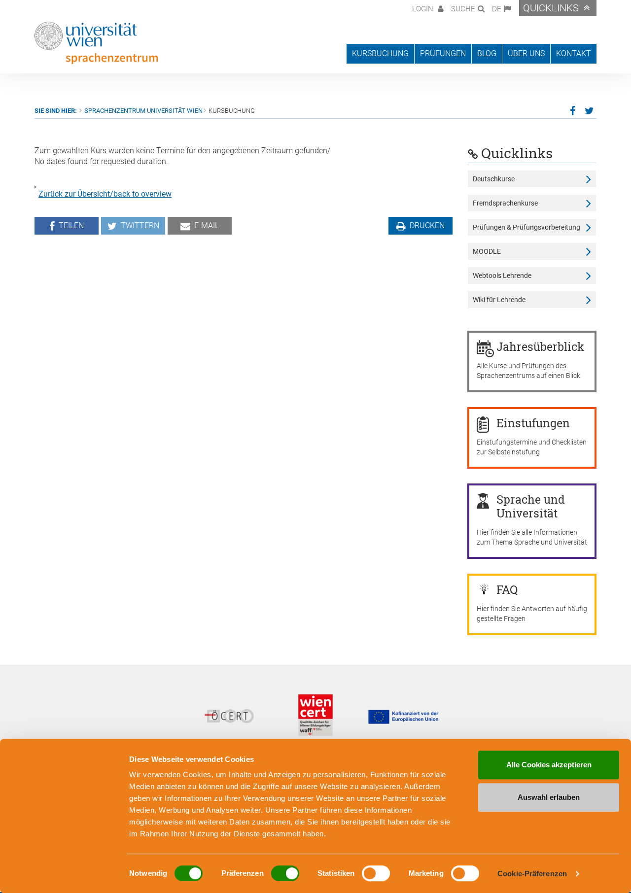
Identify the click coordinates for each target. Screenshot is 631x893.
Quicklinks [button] (551, 8)
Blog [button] (486, 53)
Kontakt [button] (573, 53)
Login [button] (423, 8)
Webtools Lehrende (502, 275)
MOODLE (487, 251)
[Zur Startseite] (96, 43)
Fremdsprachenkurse (505, 203)
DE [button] (496, 8)
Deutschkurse (494, 179)
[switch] (285, 873)
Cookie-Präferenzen (532, 873)
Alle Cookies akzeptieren (549, 764)
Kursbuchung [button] (380, 53)
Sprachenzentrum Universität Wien (143, 110)
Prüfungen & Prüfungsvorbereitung (526, 227)
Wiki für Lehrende (499, 300)
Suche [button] (463, 8)
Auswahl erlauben (549, 797)
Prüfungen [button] (443, 53)
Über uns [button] (526, 53)
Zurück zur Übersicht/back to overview (105, 194)
